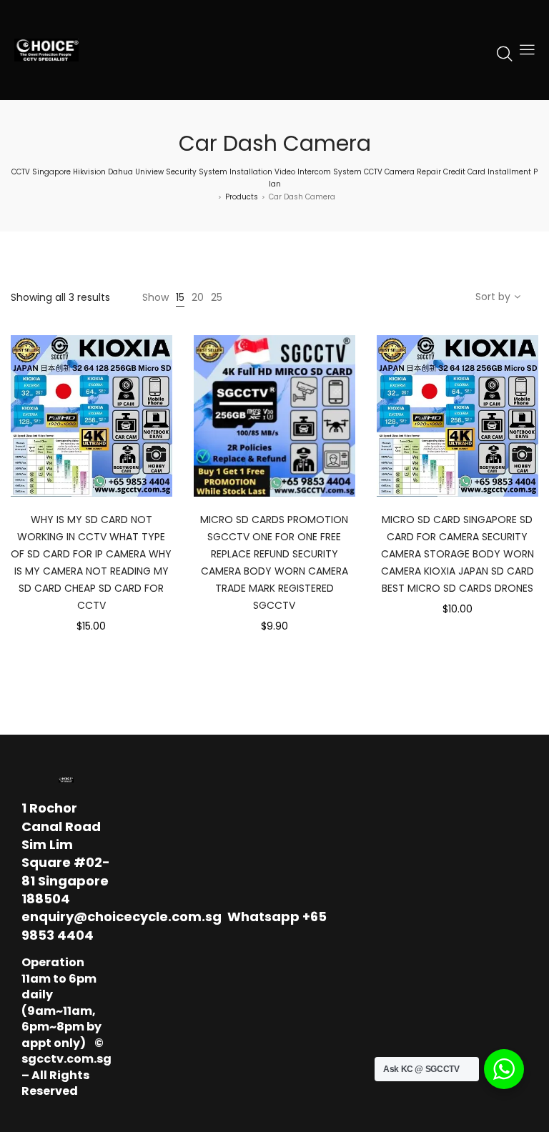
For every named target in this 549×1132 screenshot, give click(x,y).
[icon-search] (505, 53)
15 (180, 297)
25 (216, 297)
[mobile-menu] (527, 50)
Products (241, 197)
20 (198, 297)
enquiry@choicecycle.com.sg (121, 916)
